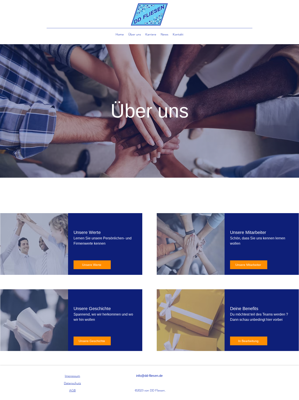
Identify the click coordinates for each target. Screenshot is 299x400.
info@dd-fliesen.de (149, 375)
